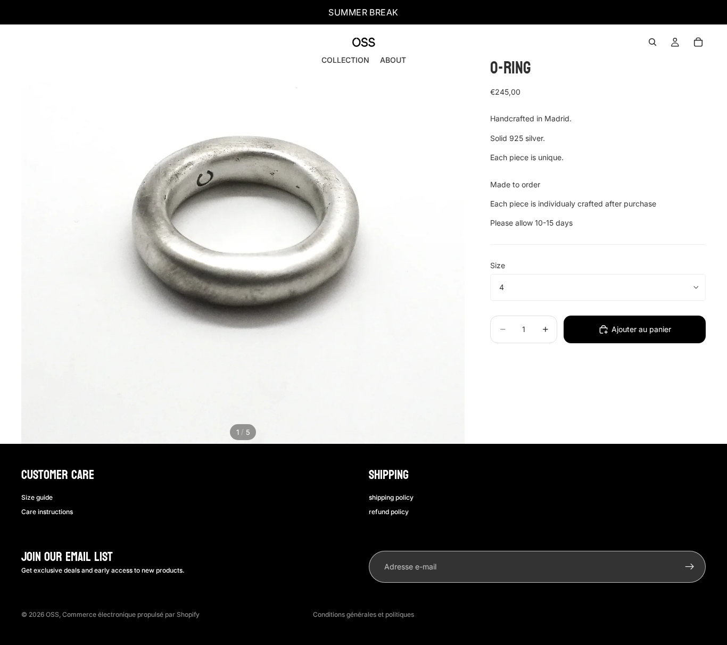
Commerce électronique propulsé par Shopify (131, 614)
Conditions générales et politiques (363, 614)
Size (497, 265)
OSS (52, 614)
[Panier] (698, 42)
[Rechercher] (652, 42)
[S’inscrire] (690, 567)
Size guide (37, 497)
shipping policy (391, 497)
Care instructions (47, 512)
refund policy (389, 512)
